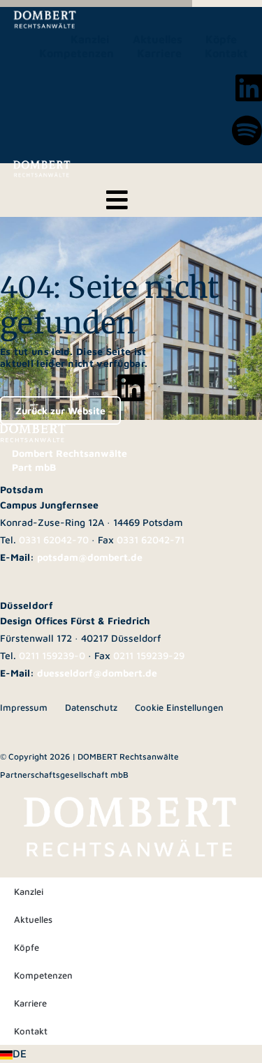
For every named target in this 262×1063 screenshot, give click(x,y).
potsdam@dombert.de (90, 557)
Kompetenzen (76, 53)
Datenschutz (91, 707)
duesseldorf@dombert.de (97, 673)
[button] (131, 1054)
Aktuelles (157, 39)
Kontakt (226, 53)
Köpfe (221, 39)
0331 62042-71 (150, 539)
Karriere (159, 53)
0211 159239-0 (52, 655)
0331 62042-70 (54, 539)
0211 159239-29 (148, 655)
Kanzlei (90, 39)
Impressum (24, 707)
